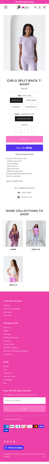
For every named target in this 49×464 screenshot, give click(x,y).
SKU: (16, 188)
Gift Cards (7, 315)
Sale (5, 383)
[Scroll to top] (43, 456)
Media (5, 331)
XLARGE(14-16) (30, 107)
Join (24, 408)
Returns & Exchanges (11, 309)
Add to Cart (24, 139)
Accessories (8, 380)
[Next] (41, 43)
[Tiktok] (14, 442)
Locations (7, 341)
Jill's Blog (6, 334)
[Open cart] (44, 7)
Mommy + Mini (9, 376)
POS (26, 454)
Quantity (24, 125)
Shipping (6, 305)
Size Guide (7, 312)
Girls (5, 370)
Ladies (5, 366)
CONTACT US (26, 197)
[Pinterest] (11, 442)
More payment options (25, 154)
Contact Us (7, 354)
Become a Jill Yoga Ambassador (15, 351)
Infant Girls (7, 373)
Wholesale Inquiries (11, 337)
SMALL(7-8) (16, 100)
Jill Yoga (21, 454)
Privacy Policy (9, 344)
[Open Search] (35, 7)
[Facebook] (4, 442)
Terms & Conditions (11, 348)
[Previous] (8, 43)
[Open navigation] (5, 7)
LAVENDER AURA (24, 119)
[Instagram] (7, 442)
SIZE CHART (26, 193)
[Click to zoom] (41, 19)
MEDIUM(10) (31, 100)
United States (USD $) (12, 419)
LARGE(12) (16, 107)
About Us (7, 327)
